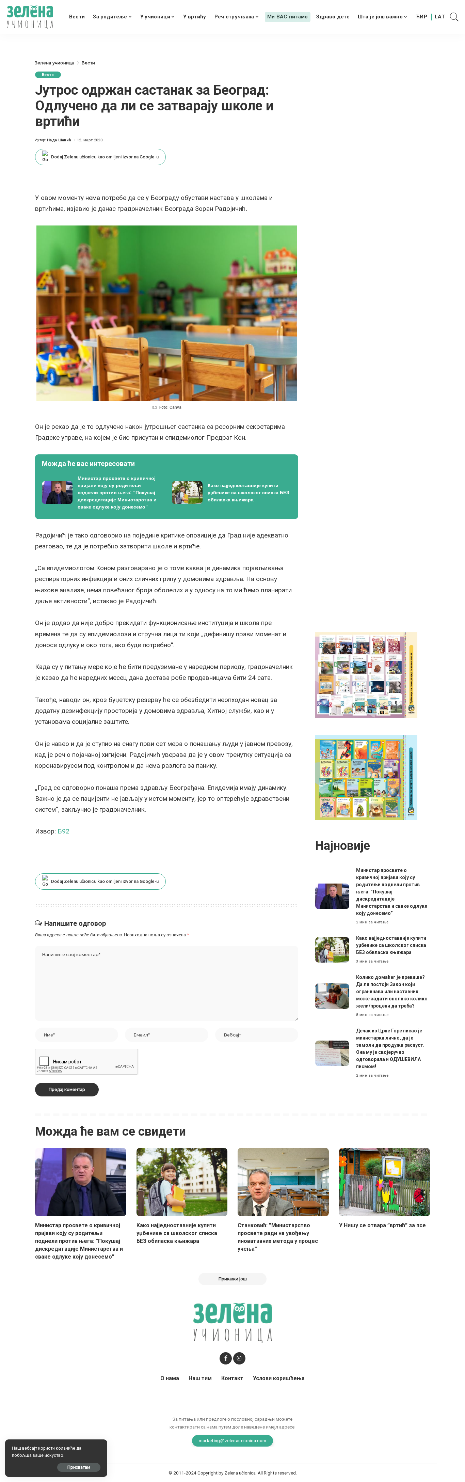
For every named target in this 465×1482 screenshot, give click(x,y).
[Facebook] (226, 1358)
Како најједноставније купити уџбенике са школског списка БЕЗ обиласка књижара (391, 945)
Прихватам (78, 1467)
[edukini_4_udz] (366, 777)
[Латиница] (440, 17)
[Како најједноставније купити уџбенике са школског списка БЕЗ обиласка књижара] (232, 493)
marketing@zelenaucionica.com (233, 1440)
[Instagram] (239, 1358)
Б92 (63, 831)
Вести (48, 75)
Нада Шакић (59, 140)
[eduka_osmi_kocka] (366, 674)
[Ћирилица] (421, 17)
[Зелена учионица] (30, 17)
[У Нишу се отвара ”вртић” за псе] (384, 1182)
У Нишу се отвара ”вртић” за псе (382, 1225)
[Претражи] (454, 17)
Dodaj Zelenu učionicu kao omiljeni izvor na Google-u (105, 156)
